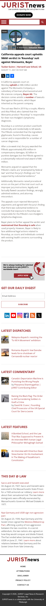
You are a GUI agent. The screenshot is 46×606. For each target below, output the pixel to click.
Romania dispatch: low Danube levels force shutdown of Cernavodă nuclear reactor (26, 353)
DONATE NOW (24, 15)
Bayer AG (27, 94)
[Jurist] (23, 6)
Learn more (38, 492)
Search (42, 22)
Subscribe (23, 304)
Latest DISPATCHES (16, 330)
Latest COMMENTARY (18, 372)
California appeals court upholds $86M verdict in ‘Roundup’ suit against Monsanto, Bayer (22, 58)
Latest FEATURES (14, 427)
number (30, 97)
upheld (13, 85)
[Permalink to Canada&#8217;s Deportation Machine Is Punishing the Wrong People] (5, 381)
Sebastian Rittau (36, 47)
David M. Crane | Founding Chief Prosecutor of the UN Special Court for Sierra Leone (28, 408)
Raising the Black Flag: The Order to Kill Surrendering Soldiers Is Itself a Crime (27, 399)
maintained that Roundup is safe (18, 225)
